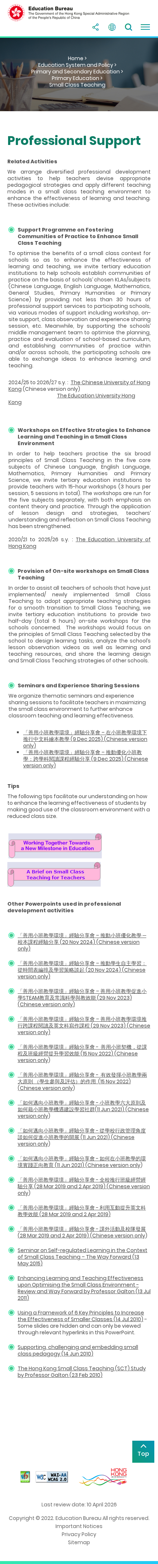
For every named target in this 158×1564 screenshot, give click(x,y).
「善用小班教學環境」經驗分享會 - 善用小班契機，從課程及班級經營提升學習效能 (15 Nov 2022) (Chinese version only (82, 1053)
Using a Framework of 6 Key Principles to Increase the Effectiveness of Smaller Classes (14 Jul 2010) (81, 1316)
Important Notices (79, 1526)
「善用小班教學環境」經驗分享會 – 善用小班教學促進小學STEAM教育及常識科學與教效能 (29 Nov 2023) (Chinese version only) (82, 997)
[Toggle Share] (95, 27)
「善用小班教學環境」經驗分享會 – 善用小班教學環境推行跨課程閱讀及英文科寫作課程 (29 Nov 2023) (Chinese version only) (84, 1025)
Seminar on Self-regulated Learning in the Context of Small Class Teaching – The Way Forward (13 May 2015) (82, 1257)
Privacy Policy (79, 1534)
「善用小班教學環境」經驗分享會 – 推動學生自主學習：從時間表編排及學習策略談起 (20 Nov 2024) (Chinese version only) (82, 970)
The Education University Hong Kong (71, 399)
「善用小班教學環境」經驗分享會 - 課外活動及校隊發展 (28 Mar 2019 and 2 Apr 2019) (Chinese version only (82, 1232)
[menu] (145, 27)
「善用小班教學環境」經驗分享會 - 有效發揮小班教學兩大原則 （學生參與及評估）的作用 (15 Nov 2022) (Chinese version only (82, 1081)
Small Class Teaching (77, 84)
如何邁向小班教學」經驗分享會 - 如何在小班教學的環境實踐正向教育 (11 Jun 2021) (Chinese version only (82, 1162)
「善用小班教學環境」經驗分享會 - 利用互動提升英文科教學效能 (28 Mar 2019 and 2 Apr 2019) (82, 1211)
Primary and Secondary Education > (77, 71)
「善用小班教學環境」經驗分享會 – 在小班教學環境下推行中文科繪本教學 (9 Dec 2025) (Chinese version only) (85, 739)
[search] (128, 27)
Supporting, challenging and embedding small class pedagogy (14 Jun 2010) (78, 1350)
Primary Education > (77, 78)
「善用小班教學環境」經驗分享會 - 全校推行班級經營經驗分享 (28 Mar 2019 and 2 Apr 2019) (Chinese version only (84, 1186)
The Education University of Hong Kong (79, 543)
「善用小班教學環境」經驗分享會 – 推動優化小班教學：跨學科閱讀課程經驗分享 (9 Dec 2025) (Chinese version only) (85, 759)
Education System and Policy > (77, 65)
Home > (77, 58)
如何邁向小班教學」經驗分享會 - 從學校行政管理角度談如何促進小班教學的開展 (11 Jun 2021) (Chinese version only (82, 1137)
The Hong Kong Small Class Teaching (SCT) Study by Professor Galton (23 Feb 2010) (82, 1372)
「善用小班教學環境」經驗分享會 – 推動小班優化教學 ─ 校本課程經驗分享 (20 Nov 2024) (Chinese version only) (82, 942)
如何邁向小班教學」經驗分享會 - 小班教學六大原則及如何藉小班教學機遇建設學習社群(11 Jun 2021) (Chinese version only (83, 1109)
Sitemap (79, 1542)
